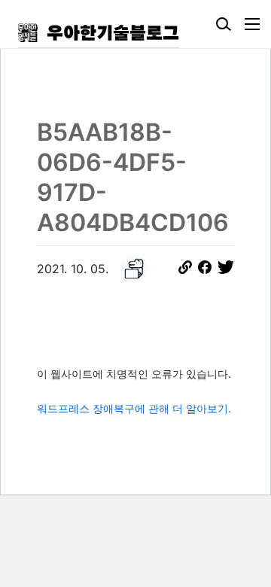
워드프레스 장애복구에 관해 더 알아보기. (134, 408)
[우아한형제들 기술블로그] (98, 32)
